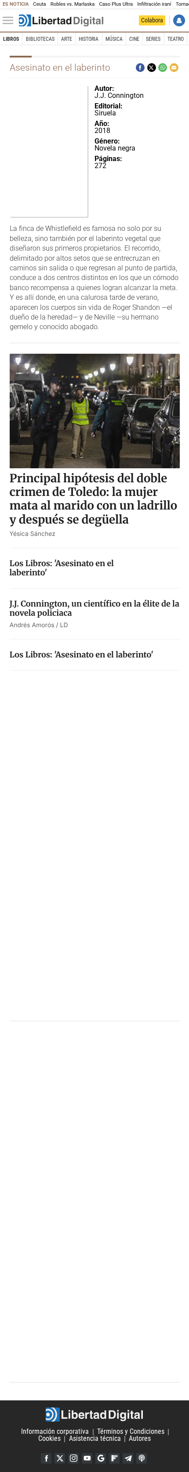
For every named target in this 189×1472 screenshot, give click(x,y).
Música (114, 39)
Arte (66, 39)
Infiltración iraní (154, 4)
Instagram (73, 1458)
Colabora (152, 20)
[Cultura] (61, 20)
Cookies (49, 1439)
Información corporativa (55, 1432)
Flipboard (114, 1458)
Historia (88, 39)
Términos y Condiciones (130, 1432)
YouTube (87, 1458)
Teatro (175, 39)
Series (153, 39)
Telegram (128, 1458)
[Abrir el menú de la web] (10, 21)
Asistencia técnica (95, 1439)
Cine (134, 39)
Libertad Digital (94, 1414)
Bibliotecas (40, 39)
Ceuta (39, 4)
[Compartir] (140, 67)
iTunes (141, 1458)
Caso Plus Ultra (116, 4)
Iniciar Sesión (179, 20)
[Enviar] (162, 67)
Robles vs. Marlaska (73, 4)
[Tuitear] (151, 67)
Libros (11, 39)
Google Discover (100, 1458)
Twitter (60, 1458)
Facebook (46, 1458)
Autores (140, 1439)
